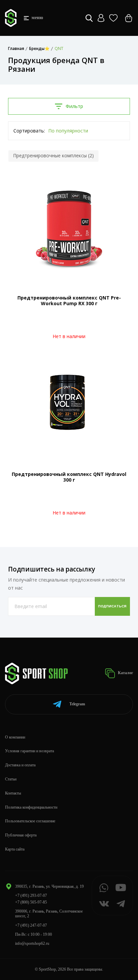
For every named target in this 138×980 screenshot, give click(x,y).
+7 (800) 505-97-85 (31, 902)
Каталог (125, 672)
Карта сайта (14, 849)
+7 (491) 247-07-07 (31, 925)
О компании (15, 737)
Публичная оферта (21, 835)
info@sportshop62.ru (32, 943)
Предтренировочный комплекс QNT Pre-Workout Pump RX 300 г (69, 300)
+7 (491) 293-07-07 (31, 895)
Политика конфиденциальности (31, 807)
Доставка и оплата (20, 765)
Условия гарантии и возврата (29, 751)
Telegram (77, 704)
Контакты (13, 793)
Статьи (10, 779)
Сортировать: (29, 130)
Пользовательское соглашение (30, 821)
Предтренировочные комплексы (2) (53, 155)
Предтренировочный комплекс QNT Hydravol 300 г (69, 477)
